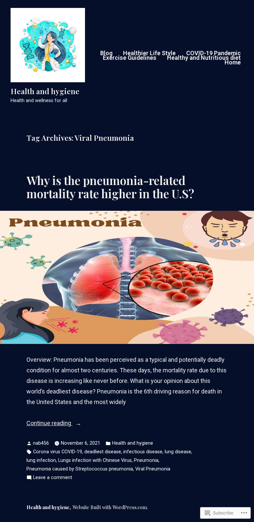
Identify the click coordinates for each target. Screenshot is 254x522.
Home (233, 62)
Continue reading (49, 424)
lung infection (41, 460)
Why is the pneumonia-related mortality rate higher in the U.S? (110, 186)
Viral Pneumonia (152, 469)
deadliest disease (102, 452)
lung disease (178, 452)
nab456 (41, 443)
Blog (106, 53)
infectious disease (142, 452)
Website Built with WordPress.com (109, 507)
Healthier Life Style (149, 53)
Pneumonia (146, 460)
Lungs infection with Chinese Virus (95, 460)
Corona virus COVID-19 (57, 452)
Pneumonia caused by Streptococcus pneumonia (79, 469)
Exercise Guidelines (129, 58)
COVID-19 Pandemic (213, 53)
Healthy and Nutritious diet (204, 58)
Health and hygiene (45, 91)
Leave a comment (52, 478)
